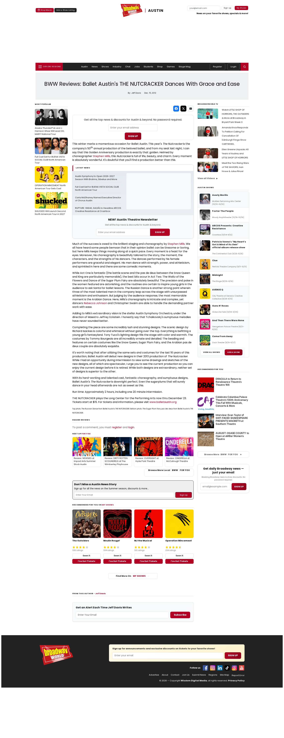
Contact (175, 674)
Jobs (137, 66)
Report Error (238, 675)
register (117, 427)
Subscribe (180, 614)
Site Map (224, 674)
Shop (160, 66)
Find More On (131, 576)
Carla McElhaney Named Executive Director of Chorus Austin (98, 199)
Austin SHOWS (206, 187)
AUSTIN (155, 10)
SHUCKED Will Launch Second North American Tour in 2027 (50, 205)
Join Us (185, 674)
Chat (127, 66)
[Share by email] (191, 109)
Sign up (239, 486)
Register (217, 66)
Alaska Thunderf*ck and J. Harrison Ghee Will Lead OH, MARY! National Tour (49, 123)
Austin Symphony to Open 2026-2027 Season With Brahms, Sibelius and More (96, 178)
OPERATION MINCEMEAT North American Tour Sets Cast (50, 179)
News (95, 66)
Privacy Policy (236, 680)
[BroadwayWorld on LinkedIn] (220, 668)
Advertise (154, 674)
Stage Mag (184, 66)
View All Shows (211, 352)
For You (86, 433)
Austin (84, 66)
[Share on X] (183, 109)
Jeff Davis (100, 593)
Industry (117, 66)
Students (148, 66)
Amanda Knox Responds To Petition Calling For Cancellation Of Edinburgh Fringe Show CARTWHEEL (235, 136)
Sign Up (133, 136)
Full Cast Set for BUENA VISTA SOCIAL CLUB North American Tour (50, 152)
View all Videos (206, 178)
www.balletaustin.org (163, 402)
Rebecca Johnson (95, 303)
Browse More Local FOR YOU (169, 470)
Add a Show (233, 352)
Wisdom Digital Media (194, 680)
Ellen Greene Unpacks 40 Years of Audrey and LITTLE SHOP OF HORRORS (235, 153)
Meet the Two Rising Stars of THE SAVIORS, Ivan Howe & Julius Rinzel (235, 167)
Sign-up (227, 8)
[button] (244, 67)
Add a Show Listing (65, 10)
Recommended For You (210, 369)
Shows (105, 66)
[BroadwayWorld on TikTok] (227, 668)
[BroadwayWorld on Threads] (234, 668)
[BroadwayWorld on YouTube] (242, 668)
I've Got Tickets (86, 561)
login (131, 427)
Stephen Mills (101, 156)
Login (233, 66)
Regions (213, 674)
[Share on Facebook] (176, 109)
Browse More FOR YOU (221, 454)
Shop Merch (46, 10)
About (165, 674)
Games (171, 66)
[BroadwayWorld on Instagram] (213, 668)
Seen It (86, 555)
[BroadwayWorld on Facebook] (205, 668)
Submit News (199, 674)
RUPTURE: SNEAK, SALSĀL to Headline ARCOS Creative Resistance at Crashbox (98, 210)
